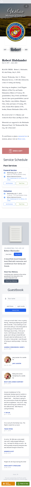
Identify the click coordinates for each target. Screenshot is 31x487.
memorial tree (23, 136)
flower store (21, 139)
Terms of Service (20, 479)
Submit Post (15, 310)
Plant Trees (21, 183)
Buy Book (18, 254)
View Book (8, 254)
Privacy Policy (10, 479)
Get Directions (9, 183)
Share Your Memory (11, 281)
